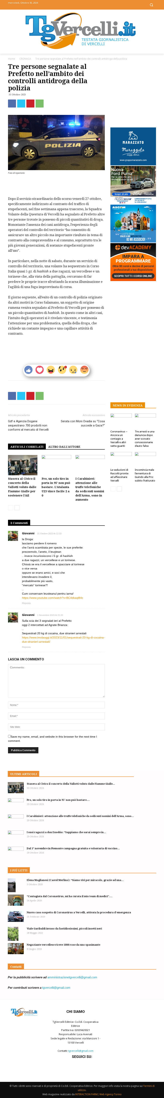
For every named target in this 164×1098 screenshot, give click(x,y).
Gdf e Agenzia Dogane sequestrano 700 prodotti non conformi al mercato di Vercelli (28, 425)
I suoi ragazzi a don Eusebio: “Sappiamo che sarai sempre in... (66, 832)
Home (11, 58)
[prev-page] (10, 507)
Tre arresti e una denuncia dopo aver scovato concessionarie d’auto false (144, 439)
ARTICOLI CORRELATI (26, 447)
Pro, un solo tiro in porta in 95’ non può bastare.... (58, 800)
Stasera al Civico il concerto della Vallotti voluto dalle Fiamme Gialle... (71, 783)
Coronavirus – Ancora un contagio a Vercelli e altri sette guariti (118, 439)
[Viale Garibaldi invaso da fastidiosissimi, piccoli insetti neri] (16, 934)
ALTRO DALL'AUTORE (64, 447)
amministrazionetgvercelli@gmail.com (72, 977)
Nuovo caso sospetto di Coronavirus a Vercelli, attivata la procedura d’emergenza (79, 912)
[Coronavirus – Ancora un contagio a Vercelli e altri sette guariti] (121, 420)
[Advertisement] (56, 186)
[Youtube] (91, 4)
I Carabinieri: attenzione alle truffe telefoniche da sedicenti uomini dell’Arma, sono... (80, 816)
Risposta (26, 603)
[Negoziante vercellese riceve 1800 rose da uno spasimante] (16, 948)
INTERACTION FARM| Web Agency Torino (98, 1094)
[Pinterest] (30, 104)
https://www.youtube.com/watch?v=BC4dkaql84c (52, 597)
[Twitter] (82, 4)
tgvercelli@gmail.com (56, 987)
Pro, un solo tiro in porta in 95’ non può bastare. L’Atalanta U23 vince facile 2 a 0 (56, 487)
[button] (151, 5)
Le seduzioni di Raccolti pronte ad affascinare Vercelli (119, 475)
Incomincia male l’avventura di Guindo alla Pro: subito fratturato (145, 475)
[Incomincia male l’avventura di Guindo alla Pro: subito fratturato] (145, 459)
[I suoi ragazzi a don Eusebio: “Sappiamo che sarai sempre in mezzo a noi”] (16, 836)
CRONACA (25, 58)
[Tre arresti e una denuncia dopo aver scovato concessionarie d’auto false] (145, 420)
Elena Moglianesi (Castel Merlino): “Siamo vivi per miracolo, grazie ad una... (75, 880)
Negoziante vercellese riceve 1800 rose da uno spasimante (63, 944)
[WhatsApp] (40, 104)
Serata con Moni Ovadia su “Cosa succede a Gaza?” (83, 423)
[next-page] (16, 507)
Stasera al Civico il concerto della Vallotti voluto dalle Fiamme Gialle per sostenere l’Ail (22, 487)
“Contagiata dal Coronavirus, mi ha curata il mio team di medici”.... (69, 896)
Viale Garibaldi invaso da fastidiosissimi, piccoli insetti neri (64, 928)
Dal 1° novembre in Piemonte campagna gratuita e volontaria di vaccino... (73, 848)
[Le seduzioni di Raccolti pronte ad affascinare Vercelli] (121, 459)
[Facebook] (73, 4)
